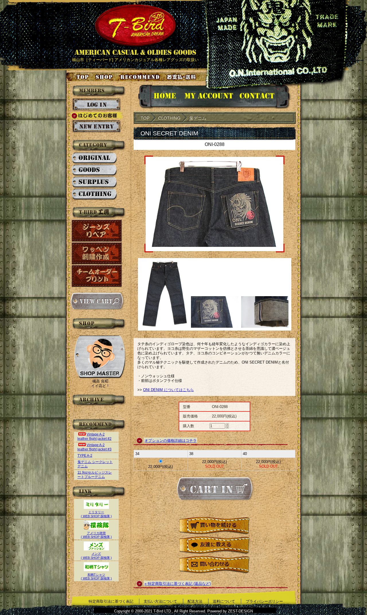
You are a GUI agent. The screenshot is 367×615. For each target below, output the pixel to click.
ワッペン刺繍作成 (97, 253)
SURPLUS (94, 182)
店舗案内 (105, 77)
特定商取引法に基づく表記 (111, 601)
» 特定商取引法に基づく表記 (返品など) (178, 583)
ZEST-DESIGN (240, 611)
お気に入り (140, 77)
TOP (144, 118)
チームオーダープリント (97, 276)
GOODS (94, 170)
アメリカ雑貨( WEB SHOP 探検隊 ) (96, 534)
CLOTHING (94, 194)
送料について (224, 601)
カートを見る (97, 301)
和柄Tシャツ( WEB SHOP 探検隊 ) (96, 576)
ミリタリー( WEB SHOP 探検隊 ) (96, 514)
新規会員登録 (96, 126)
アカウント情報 (208, 97)
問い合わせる (214, 565)
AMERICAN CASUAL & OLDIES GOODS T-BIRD (135, 29)
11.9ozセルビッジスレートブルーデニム (94, 474)
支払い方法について (160, 601)
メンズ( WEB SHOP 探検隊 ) (96, 555)
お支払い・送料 (182, 77)
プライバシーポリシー (264, 601)
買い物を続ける (214, 526)
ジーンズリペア (97, 230)
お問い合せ (264, 97)
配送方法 (195, 601)
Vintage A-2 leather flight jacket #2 (94, 436)
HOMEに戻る (159, 97)
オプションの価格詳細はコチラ (171, 440)
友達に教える (214, 545)
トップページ (78, 77)
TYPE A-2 (84, 456)
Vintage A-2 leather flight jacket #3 (94, 447)
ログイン (96, 105)
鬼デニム (197, 118)
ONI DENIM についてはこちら (168, 390)
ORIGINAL (94, 158)
